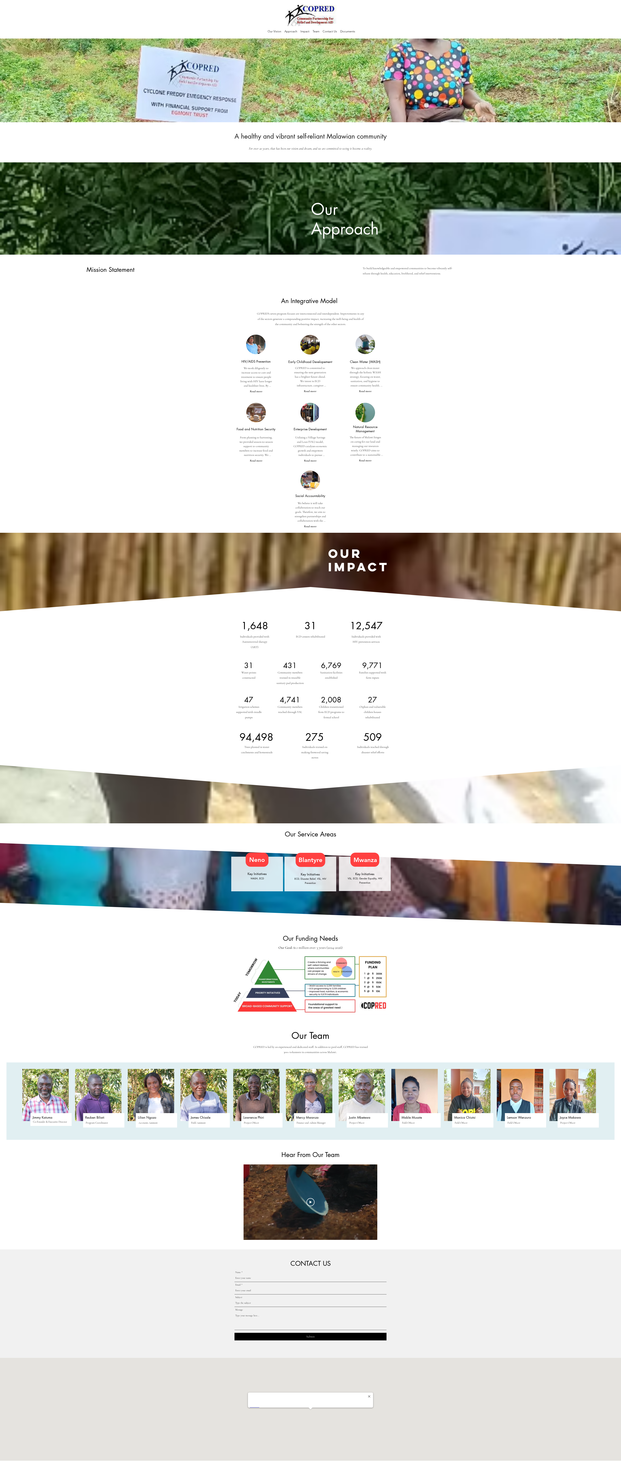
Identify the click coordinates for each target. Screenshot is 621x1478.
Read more (256, 391)
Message (239, 1310)
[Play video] (310, 1202)
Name (238, 1272)
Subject (238, 1297)
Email (238, 1285)
